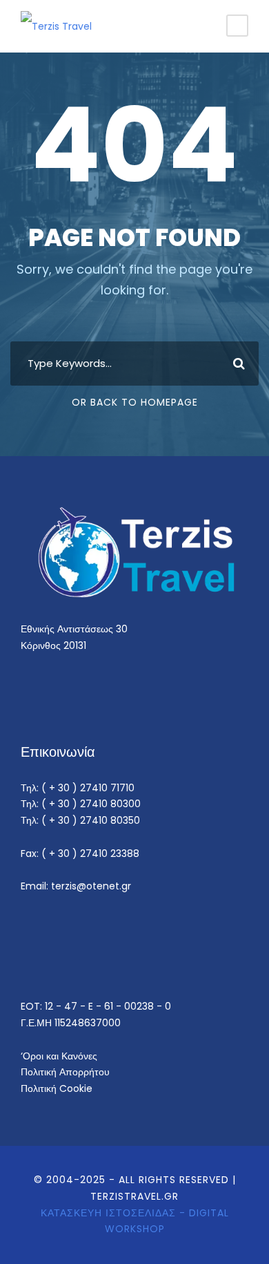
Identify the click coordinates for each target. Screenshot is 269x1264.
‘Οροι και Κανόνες (59, 1056)
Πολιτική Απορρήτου (65, 1072)
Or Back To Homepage (135, 402)
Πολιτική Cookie (56, 1088)
